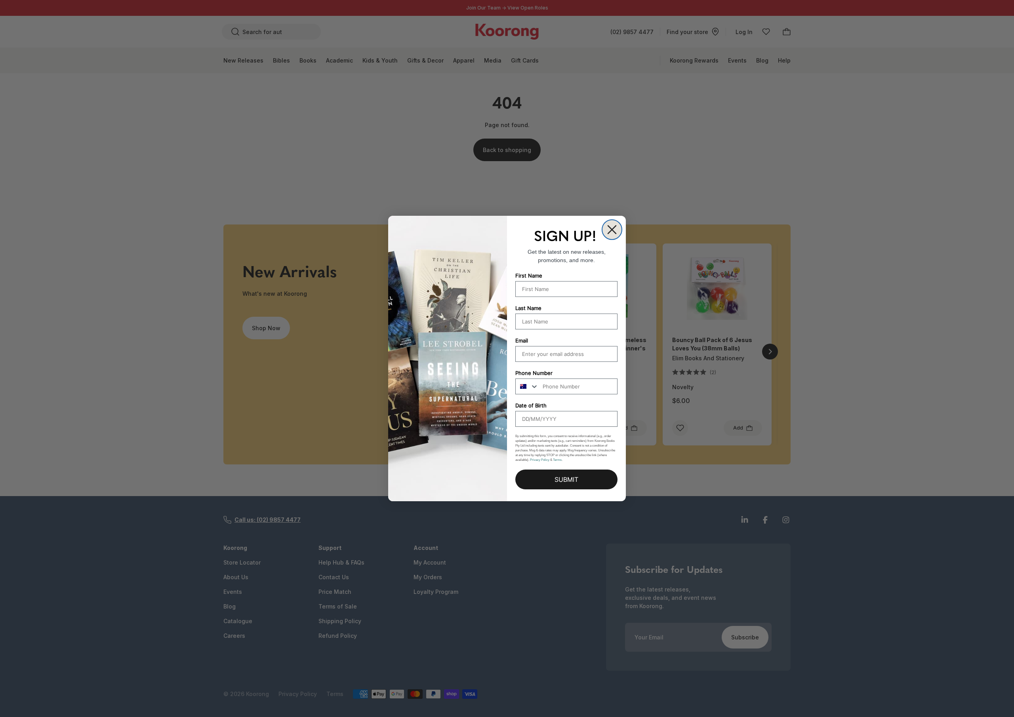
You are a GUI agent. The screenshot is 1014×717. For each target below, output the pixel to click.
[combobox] (527, 386)
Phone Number (534, 373)
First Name (528, 275)
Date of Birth (531, 405)
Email (521, 340)
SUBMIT (566, 479)
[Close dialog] (612, 230)
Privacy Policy (539, 460)
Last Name (528, 308)
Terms (557, 460)
